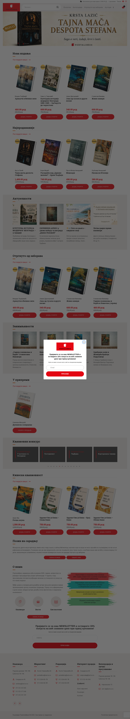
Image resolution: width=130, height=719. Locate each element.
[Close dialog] (84, 342)
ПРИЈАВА (65, 374)
